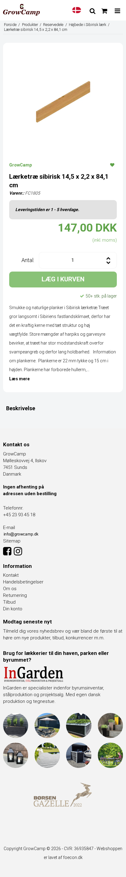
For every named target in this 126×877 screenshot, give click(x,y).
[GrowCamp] (21, 10)
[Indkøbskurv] (104, 10)
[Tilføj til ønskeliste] (112, 164)
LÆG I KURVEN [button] (63, 279)
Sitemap (11, 541)
